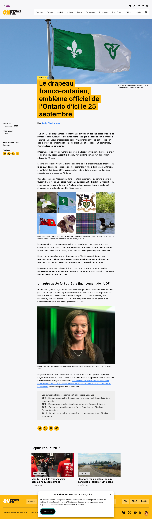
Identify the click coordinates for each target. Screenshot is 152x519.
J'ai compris (47, 512)
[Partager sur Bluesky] (4, 153)
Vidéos (128, 12)
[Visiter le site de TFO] (7, 5)
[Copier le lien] (17, 153)
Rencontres (90, 12)
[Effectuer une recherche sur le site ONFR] (146, 12)
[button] (110, 494)
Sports (79, 12)
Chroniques (103, 12)
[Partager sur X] (9, 153)
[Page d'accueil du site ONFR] (12, 12)
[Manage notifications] (146, 514)
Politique (50, 12)
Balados (139, 12)
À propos (31, 501)
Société (60, 12)
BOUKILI (144, 501)
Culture (70, 12)
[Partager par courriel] (13, 153)
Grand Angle (116, 12)
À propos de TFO (36, 512)
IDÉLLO (134, 501)
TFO (126, 501)
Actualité (39, 12)
